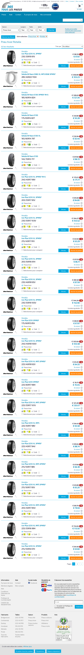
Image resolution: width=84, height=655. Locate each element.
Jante (39, 27)
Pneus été (31, 617)
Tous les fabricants (4, 635)
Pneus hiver (32, 36)
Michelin (4, 629)
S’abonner (79, 607)
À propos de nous (30, 15)
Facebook (33, 583)
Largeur (23, 27)
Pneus (4, 15)
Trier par (58, 46)
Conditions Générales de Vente (5, 593)
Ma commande (45, 15)
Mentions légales (7, 586)
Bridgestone (5, 617)
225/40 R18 (19, 623)
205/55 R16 (19, 617)
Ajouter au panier (76, 66)
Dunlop (3, 623)
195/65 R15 (19, 626)
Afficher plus (27, 646)
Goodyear (4, 626)
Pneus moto (45, 626)
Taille (31, 27)
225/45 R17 (19, 620)
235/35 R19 (19, 629)
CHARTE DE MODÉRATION (6, 603)
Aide (67, 1)
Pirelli (3, 632)
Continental (5, 620)
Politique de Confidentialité (6, 599)
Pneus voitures (46, 617)
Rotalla (42, 36)
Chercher (51, 30)
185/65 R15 (19, 632)
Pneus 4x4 (45, 620)
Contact (72, 1)
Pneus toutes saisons (32, 624)
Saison (4, 27)
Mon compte (79, 1)
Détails (63, 66)
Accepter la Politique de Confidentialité (63, 607)
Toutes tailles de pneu (19, 635)
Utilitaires (44, 623)
